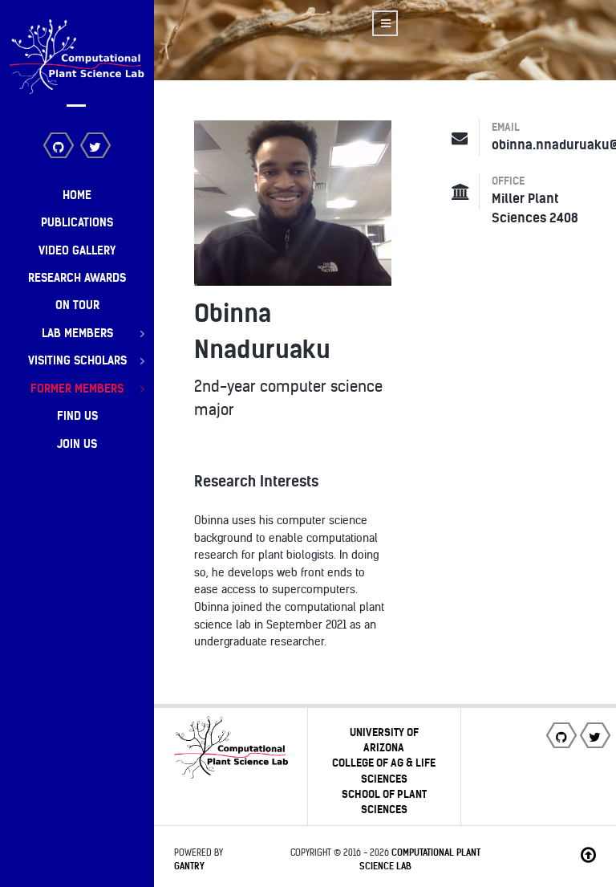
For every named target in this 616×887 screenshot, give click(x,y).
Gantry (189, 866)
